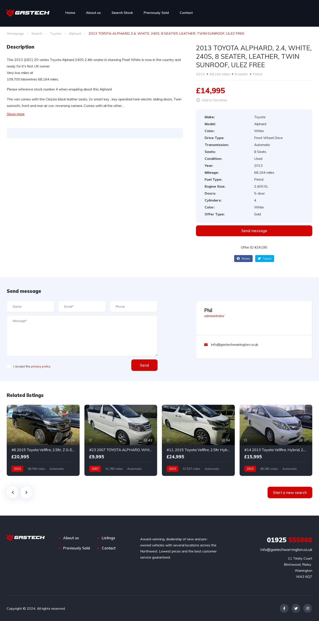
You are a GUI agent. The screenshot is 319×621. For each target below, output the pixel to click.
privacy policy (40, 366)
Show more (16, 114)
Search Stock (122, 12)
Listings (108, 538)
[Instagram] (307, 608)
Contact (186, 12)
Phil (208, 310)
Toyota (55, 33)
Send (144, 365)
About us (93, 12)
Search (36, 33)
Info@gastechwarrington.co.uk (286, 549)
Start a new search (290, 492)
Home (70, 12)
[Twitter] (295, 608)
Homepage (15, 33)
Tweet (266, 259)
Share (245, 259)
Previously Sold (156, 12)
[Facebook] (284, 608)
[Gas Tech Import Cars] (28, 12)
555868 (289, 540)
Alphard (75, 33)
